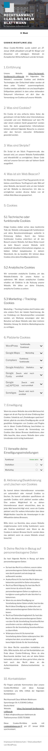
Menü (25, 33)
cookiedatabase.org (12, 726)
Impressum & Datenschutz (15, 742)
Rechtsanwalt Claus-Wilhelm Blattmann (19, 19)
